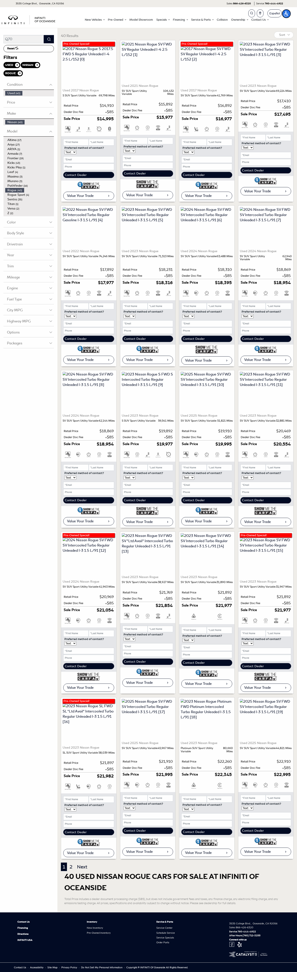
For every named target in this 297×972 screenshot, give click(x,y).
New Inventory (95, 927)
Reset (11, 48)
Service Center (164, 927)
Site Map (52, 967)
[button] (94, 19)
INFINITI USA (24, 940)
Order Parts (162, 942)
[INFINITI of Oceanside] (29, 19)
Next (82, 867)
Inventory (92, 921)
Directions (22, 933)
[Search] (49, 39)
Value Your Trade (80, 196)
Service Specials (165, 937)
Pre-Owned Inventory (99, 932)
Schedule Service (165, 932)
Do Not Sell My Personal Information (102, 967)
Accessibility (37, 967)
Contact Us (23, 921)
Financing (22, 927)
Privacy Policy (69, 967)
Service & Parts (164, 921)
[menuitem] (29, 93)
